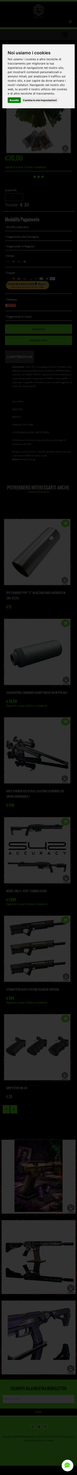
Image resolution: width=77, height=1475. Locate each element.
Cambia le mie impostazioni (40, 100)
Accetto (14, 100)
